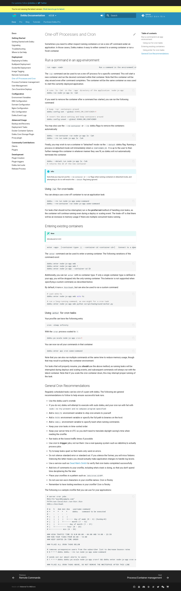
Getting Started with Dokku (23, 42)
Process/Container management (25, 82)
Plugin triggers (18, 162)
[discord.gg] (144, 587)
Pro (20, 22)
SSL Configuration (19, 112)
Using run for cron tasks (153, 43)
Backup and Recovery (21, 124)
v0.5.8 (51, 15)
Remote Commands (20, 75)
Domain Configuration (21, 105)
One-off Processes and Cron (24, 78)
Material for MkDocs (28, 587)
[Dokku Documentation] (14, 15)
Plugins (15, 150)
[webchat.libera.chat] (153, 587)
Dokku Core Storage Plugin (23, 134)
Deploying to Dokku (20, 61)
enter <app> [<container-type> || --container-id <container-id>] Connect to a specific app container (91, 247)
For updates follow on (29, 3)
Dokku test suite (18, 165)
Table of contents (149, 33)
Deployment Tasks (19, 127)
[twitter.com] (158, 587)
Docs (14, 22)
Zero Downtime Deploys (22, 89)
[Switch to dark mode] (102, 15)
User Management (19, 86)
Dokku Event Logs (19, 115)
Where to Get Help (19, 52)
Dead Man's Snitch (78, 463)
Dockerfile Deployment (21, 68)
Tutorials (36, 22)
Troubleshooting (18, 49)
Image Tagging (18, 71)
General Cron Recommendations (155, 54)
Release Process (19, 169)
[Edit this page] (134, 34)
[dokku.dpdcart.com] (167, 587)
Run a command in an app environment (152, 38)
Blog (27, 22)
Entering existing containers (153, 46)
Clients (14, 146)
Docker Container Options (22, 131)
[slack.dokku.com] (148, 587)
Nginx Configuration (20, 108)
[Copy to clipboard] (133, 67)
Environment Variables (21, 97)
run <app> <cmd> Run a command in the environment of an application (91, 67)
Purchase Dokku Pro (52, 22)
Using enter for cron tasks (153, 50)
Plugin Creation (18, 158)
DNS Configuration (19, 101)
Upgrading (16, 45)
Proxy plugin (17, 138)
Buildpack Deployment (21, 64)
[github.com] (134, 587)
